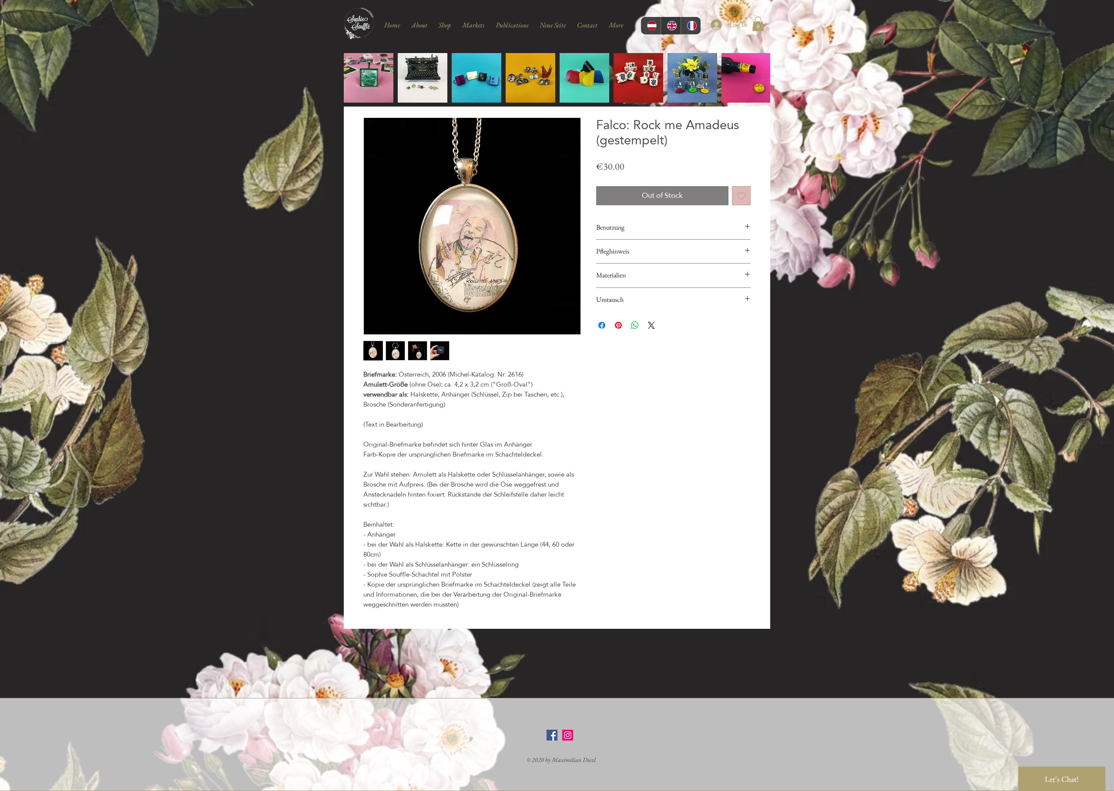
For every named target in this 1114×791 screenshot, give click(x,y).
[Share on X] (651, 325)
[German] (651, 25)
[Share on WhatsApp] (635, 325)
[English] (671, 25)
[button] (758, 24)
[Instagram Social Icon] (567, 735)
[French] (691, 25)
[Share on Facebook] (602, 325)
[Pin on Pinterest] (618, 325)
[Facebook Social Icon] (552, 735)
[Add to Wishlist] (741, 195)
